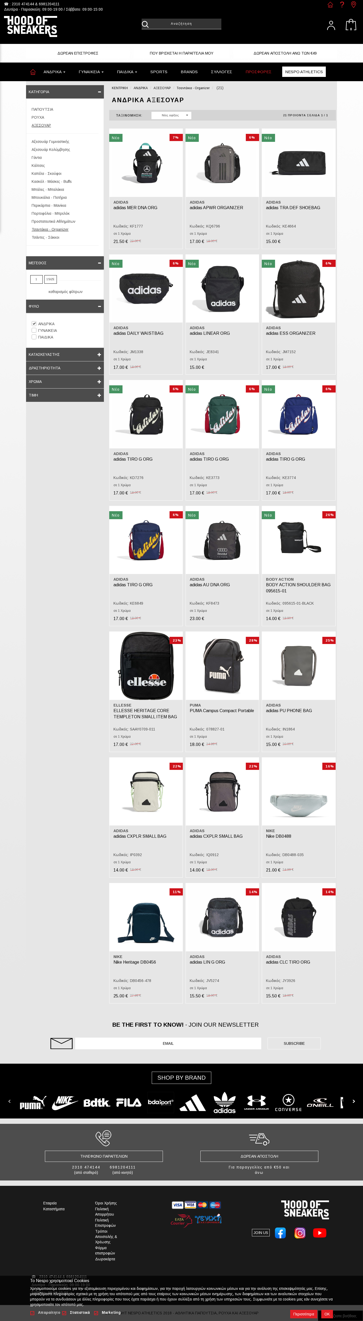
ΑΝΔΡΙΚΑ (46, 324)
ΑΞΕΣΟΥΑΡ (41, 125)
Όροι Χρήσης (106, 1203)
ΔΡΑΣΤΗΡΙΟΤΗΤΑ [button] (44, 368)
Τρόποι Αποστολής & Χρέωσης (106, 1236)
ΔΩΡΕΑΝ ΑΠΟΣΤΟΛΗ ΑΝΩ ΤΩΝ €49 (285, 53)
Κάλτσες (38, 165)
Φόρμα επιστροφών (105, 1250)
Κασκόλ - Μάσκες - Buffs (52, 181)
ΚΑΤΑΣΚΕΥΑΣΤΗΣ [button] (44, 354)
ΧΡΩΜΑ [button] (35, 381)
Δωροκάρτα (105, 1259)
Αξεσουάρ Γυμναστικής (50, 141)
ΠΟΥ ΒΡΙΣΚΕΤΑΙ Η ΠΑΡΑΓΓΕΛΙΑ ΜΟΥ (181, 53)
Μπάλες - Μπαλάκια (48, 189)
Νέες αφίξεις (170, 115)
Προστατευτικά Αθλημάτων (53, 221)
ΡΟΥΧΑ (38, 117)
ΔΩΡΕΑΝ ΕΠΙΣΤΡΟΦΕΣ (77, 53)
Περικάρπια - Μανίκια (49, 205)
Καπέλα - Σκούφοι (46, 173)
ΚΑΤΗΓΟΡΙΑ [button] (39, 92)
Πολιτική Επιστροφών (105, 1223)
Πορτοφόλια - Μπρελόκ (51, 213)
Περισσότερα (303, 1314)
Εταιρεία (50, 1203)
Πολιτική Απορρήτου (104, 1211)
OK (327, 1314)
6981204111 (49, 4)
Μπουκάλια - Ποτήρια (49, 197)
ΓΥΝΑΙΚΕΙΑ (47, 330)
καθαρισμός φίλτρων (66, 292)
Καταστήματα (54, 1209)
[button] (158, 72)
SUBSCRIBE (294, 1043)
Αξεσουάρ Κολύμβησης (51, 149)
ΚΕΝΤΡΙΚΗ (120, 88)
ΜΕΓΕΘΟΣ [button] (38, 263)
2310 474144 (23, 4)
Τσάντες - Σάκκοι (45, 237)
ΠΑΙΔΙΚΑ (45, 337)
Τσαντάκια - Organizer (50, 229)
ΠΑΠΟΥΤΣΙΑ (42, 109)
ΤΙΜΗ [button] (33, 395)
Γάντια (37, 157)
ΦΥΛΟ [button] (34, 306)
